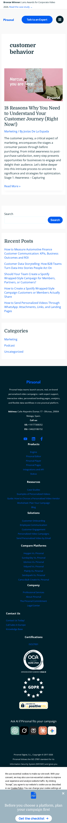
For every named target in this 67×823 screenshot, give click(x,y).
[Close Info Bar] (63, 793)
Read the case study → (20, 6)
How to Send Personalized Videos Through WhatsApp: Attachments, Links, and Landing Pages (32, 307)
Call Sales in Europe (16, 624)
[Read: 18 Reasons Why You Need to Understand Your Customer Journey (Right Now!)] (33, 84)
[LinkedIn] (33, 439)
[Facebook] (41, 439)
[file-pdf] (33, 795)
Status (33, 473)
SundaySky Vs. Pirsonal (33, 557)
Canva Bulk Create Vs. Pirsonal (33, 579)
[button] (33, 818)
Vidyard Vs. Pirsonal (34, 566)
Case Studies (33, 489)
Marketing (10, 131)
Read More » (12, 186)
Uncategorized (13, 352)
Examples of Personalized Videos (33, 494)
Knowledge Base (14, 629)
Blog (33, 507)
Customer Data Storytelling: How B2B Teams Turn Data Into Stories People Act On (33, 266)
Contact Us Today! (15, 620)
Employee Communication (33, 525)
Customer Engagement (33, 529)
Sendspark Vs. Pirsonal (33, 575)
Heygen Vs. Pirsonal (34, 553)
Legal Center (33, 605)
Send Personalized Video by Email (33, 538)
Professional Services (33, 592)
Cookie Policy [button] (17, 788)
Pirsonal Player (33, 460)
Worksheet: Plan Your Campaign (33, 502)
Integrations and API (33, 469)
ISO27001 (33, 644)
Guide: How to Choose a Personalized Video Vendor (33, 498)
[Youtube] (25, 439)
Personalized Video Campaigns (33, 533)
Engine (33, 452)
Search (8, 214)
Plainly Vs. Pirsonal (33, 570)
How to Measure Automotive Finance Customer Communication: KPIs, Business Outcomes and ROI (31, 253)
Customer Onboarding (33, 520)
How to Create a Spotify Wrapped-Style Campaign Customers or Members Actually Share (32, 293)
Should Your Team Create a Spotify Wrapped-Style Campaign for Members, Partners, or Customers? (29, 278)
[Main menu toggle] (60, 19)
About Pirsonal (33, 596)
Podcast (9, 345)
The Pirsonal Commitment (33, 601)
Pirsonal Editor (33, 456)
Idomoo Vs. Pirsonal (33, 562)
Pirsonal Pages (33, 465)
